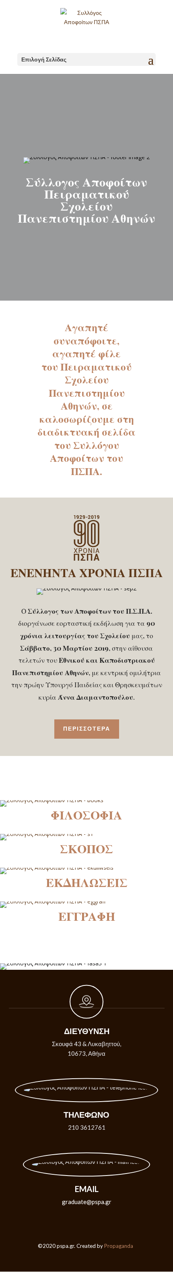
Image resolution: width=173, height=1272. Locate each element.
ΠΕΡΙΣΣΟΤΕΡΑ (86, 729)
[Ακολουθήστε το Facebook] (86, 1257)
